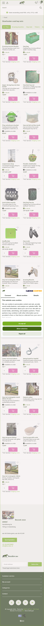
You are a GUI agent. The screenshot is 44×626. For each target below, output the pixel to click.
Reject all (22, 334)
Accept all (22, 323)
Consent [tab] (8, 295)
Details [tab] (36, 295)
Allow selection (22, 329)
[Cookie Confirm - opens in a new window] (34, 291)
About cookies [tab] (22, 295)
